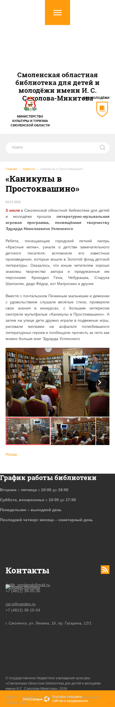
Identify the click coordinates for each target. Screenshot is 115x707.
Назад (11, 454)
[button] (99, 382)
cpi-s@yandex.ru (20, 604)
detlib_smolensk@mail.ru (28, 585)
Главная (11, 169)
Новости (29, 169)
